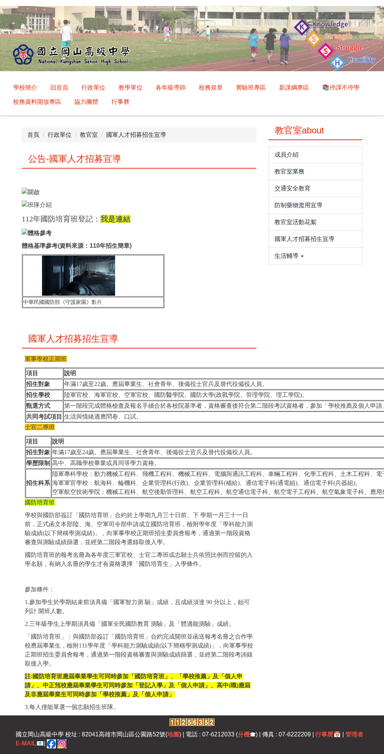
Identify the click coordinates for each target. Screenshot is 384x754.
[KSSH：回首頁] (192, 39)
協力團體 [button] (86, 102)
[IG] (61, 743)
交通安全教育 (292, 188)
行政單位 (60, 135)
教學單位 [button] (130, 87)
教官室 (89, 135)
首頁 (33, 135)
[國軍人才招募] (31, 191)
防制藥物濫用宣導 (298, 205)
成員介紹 (286, 154)
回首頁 (59, 87)
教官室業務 (289, 171)
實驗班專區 (251, 87)
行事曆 (120, 102)
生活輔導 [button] (287, 256)
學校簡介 (25, 87)
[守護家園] (78, 275)
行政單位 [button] (93, 87)
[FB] (51, 743)
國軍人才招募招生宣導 (136, 135)
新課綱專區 (294, 87)
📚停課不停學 (341, 87)
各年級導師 (171, 87)
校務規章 (211, 87)
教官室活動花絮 (295, 222)
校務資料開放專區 (37, 102)
